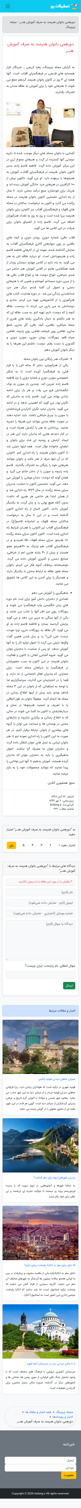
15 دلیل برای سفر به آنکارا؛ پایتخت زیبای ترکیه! (50, 1265)
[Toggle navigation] (7, 6)
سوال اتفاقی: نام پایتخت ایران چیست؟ (50, 966)
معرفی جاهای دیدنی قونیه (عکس (56, 1079)
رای (11, 845)
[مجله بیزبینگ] (64, 6)
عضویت (69, 1475)
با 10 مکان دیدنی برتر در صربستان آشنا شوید (51, 1364)
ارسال (69, 985)
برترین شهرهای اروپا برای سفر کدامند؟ (54, 1178)
